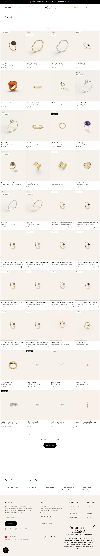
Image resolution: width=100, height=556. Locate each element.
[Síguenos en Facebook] (21, 529)
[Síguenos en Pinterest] (11, 529)
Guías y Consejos (74, 506)
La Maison (89, 506)
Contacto (42, 520)
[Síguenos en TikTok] (16, 529)
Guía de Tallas (73, 510)
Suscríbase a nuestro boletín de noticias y (16, 506)
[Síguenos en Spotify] (26, 529)
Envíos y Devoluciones (46, 523)
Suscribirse (11, 524)
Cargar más (50, 445)
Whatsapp (43, 512)
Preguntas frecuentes (45, 516)
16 (64, 434)
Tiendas (89, 517)
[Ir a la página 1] (29, 434)
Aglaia (7, 480)
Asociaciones (73, 513)
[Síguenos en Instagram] (6, 529)
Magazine (89, 513)
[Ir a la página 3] (70, 434)
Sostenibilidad (91, 510)
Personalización (73, 517)
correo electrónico (51, 510)
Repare (71, 521)
